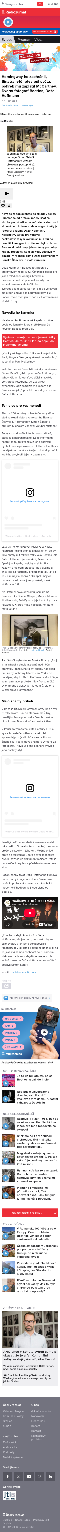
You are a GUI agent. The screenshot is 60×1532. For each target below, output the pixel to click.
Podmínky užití (41, 1520)
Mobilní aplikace (13, 1457)
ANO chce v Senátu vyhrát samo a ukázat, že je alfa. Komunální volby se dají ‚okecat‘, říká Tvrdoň (29, 1355)
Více (39, 40)
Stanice (7, 1421)
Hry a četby (11, 1018)
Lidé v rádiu (38, 1421)
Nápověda (37, 1416)
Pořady (9, 1040)
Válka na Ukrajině (13, 1411)
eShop (7, 1426)
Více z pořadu (13, 1223)
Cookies (7, 1520)
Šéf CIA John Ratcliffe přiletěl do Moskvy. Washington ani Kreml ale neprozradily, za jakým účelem (27, 1378)
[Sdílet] (9, 205)
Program (24, 40)
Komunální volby (13, 1416)
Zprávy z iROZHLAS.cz (19, 1308)
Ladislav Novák (23, 171)
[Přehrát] (6, 194)
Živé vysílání (12, 1047)
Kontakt (36, 1430)
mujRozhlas (8, 1009)
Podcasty (9, 1452)
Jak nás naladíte (41, 1411)
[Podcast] (3, 205)
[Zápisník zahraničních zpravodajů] (30, 57)
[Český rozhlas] (12, 4)
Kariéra (35, 1426)
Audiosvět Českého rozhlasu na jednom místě (27, 1062)
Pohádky (10, 1032)
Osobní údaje (22, 1520)
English (7, 1523)
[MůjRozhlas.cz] (6, 121)
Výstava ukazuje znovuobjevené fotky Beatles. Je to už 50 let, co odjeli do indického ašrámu (29, 341)
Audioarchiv (10, 1447)
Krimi (8, 1025)
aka (34, 972)
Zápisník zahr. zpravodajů (17, 105)
